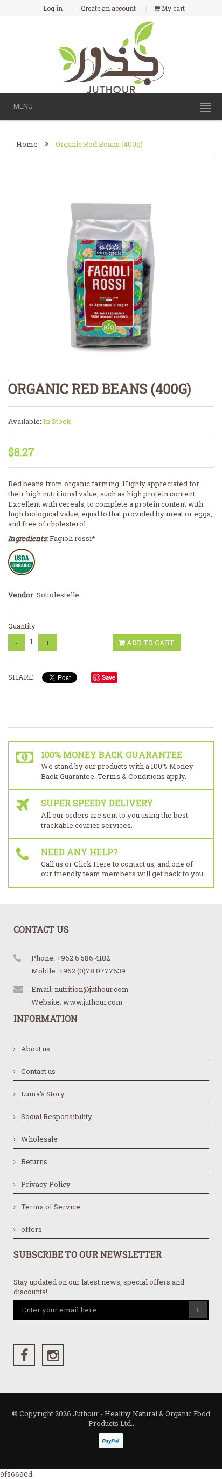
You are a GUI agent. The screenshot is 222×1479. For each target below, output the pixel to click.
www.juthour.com (93, 1002)
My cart (172, 8)
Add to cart (149, 642)
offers (31, 1229)
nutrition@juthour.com (91, 989)
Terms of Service (50, 1206)
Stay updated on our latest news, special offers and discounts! (98, 1287)
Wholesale (39, 1139)
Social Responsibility (56, 1116)
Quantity (22, 626)
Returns (34, 1161)
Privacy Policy (46, 1184)
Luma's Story (43, 1094)
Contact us (38, 1071)
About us (35, 1049)
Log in (53, 8)
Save (108, 677)
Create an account (108, 8)
